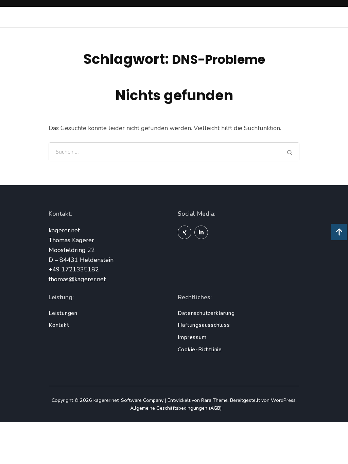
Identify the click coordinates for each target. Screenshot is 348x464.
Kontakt (59, 325)
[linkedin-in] (201, 232)
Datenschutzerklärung (206, 313)
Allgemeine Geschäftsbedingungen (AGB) (176, 408)
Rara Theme (214, 400)
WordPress (283, 400)
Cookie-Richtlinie (200, 349)
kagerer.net (106, 400)
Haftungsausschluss (204, 325)
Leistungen (63, 313)
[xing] (184, 232)
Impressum (192, 337)
